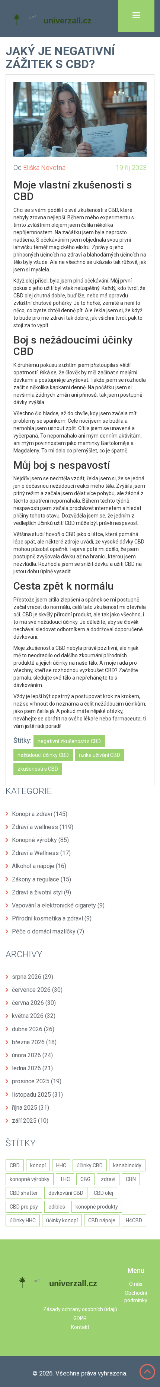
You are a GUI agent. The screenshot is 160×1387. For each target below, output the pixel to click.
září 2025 (30, 1120)
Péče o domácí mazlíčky (48, 931)
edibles (56, 1207)
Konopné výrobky (40, 840)
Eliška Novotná (44, 167)
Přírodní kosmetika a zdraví (52, 918)
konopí (38, 1165)
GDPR (80, 1318)
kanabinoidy (127, 1165)
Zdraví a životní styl (41, 892)
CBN (131, 1179)
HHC (61, 1165)
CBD (15, 1165)
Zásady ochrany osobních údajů (80, 1309)
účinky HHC (23, 1220)
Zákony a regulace (41, 879)
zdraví (108, 1179)
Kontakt (80, 1327)
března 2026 (34, 1042)
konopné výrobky (29, 1179)
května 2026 (33, 1015)
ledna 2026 (32, 1068)
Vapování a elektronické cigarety (58, 905)
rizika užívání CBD (99, 755)
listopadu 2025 (37, 1094)
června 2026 (34, 1002)
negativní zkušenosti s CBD (69, 741)
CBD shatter (24, 1193)
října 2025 (30, 1107)
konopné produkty (97, 1207)
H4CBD (134, 1220)
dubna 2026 (33, 1029)
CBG (85, 1179)
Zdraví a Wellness (41, 853)
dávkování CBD (65, 1193)
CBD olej (103, 1193)
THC (65, 1179)
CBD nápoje (101, 1220)
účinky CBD (90, 1165)
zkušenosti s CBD (37, 769)
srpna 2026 (32, 976)
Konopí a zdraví (39, 813)
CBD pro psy (24, 1207)
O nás (136, 1284)
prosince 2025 (36, 1081)
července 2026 (37, 989)
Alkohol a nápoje (39, 866)
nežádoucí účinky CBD (43, 755)
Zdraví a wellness (42, 826)
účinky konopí (62, 1220)
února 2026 (32, 1055)
